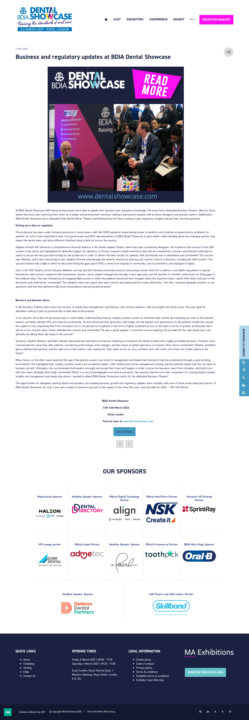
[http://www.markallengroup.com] (209, 656)
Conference (158, 19)
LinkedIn (243, 385)
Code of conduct (145, 664)
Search (243, 393)
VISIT (117, 19)
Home (26, 660)
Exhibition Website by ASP (32, 712)
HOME (106, 19)
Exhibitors (135, 19)
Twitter (243, 377)
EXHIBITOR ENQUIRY (216, 19)
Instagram (243, 362)
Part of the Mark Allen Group (101, 711)
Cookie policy (143, 660)
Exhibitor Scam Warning (150, 680)
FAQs (26, 672)
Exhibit (178, 19)
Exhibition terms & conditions (152, 676)
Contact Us (29, 676)
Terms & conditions (147, 672)
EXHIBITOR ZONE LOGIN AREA (205, 672)
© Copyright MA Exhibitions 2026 (65, 711)
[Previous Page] (120, 444)
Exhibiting (28, 664)
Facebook (243, 370)
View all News (124, 432)
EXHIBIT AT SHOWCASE (244, 342)
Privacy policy (144, 668)
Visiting (27, 668)
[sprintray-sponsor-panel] (199, 512)
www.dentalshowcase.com (138, 421)
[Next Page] (129, 444)
